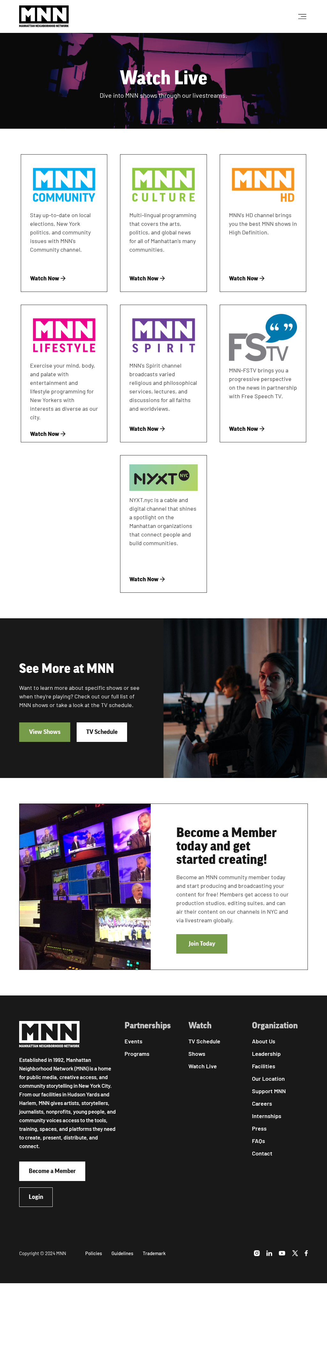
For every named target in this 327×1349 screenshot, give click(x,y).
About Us (263, 1041)
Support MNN (269, 1090)
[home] (44, 16)
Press (259, 1128)
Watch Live (202, 1066)
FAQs (258, 1140)
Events (133, 1041)
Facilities (263, 1066)
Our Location (268, 1078)
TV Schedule (102, 732)
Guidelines (122, 1253)
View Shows (44, 732)
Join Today (202, 944)
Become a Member (52, 1171)
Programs (137, 1053)
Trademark (154, 1253)
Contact (262, 1153)
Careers (262, 1103)
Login (36, 1197)
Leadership (266, 1053)
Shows (196, 1053)
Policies (93, 1253)
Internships (266, 1115)
